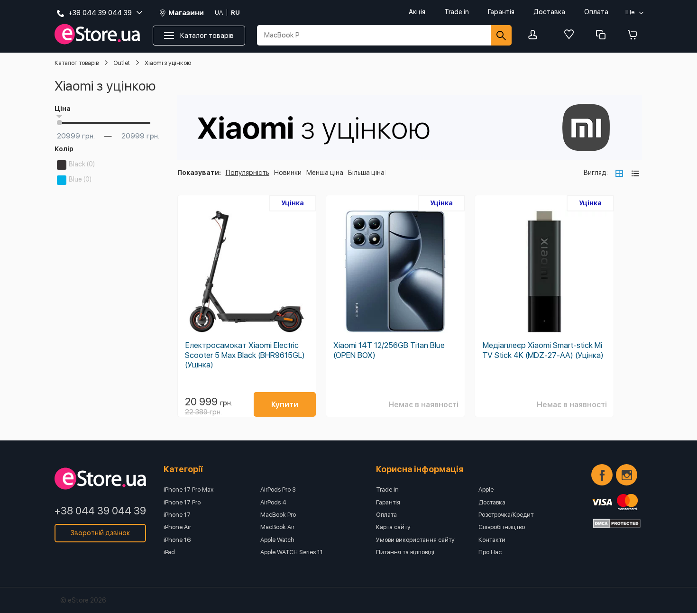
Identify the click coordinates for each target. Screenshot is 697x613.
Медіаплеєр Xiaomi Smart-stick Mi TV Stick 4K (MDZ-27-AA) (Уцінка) (543, 349)
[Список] (635, 173)
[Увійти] (535, 35)
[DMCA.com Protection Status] (617, 523)
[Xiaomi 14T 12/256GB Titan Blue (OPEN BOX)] (395, 272)
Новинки (288, 172)
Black (82, 164)
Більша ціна (366, 172)
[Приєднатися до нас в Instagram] (626, 474)
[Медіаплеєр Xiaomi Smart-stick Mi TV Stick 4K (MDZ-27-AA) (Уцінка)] (544, 272)
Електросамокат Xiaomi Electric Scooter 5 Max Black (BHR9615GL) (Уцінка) (245, 354)
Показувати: (199, 172)
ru (235, 12)
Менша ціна (324, 172)
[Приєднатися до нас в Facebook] (602, 474)
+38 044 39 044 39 (100, 510)
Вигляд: (596, 172)
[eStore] (97, 34)
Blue (80, 179)
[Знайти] (501, 35)
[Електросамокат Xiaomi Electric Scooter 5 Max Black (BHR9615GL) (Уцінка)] (247, 272)
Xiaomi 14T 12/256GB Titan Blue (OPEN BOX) (389, 349)
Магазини (186, 13)
